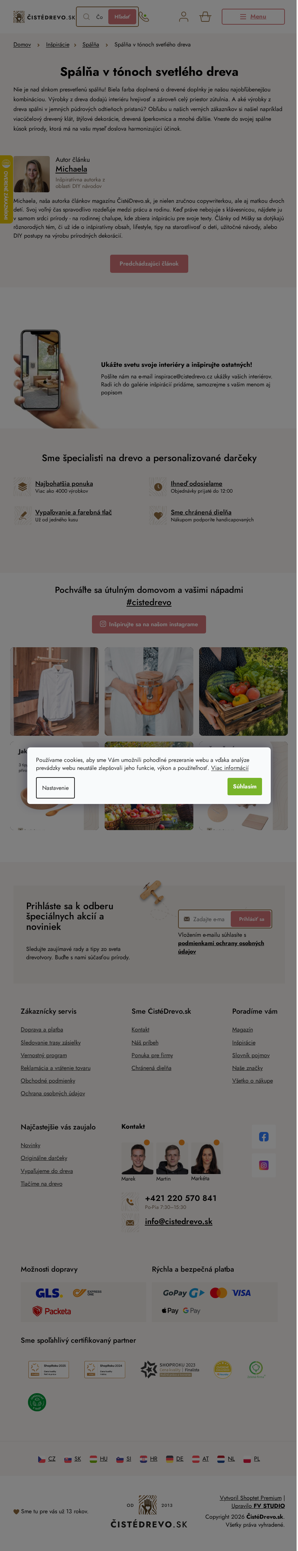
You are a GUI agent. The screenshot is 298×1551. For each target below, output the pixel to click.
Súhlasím (245, 786)
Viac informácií (230, 768)
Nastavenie (55, 788)
